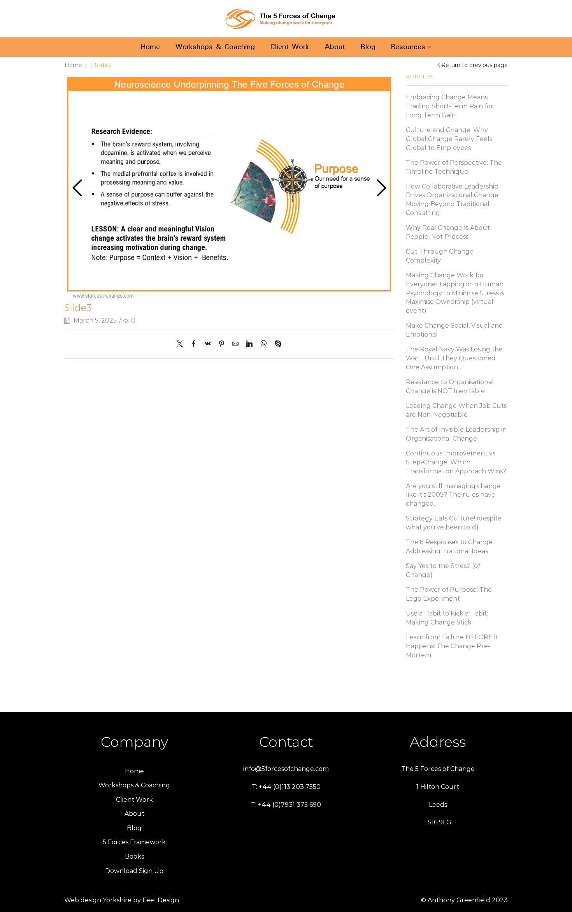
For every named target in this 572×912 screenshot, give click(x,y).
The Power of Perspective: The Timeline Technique (454, 167)
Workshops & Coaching (215, 47)
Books (134, 856)
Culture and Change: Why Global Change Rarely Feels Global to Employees (449, 139)
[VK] (208, 344)
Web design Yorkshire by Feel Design (121, 900)
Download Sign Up (134, 871)
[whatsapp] (263, 344)
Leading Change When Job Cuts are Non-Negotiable (456, 410)
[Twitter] (182, 344)
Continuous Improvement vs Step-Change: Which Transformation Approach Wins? (456, 462)
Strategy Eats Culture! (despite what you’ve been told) (454, 523)
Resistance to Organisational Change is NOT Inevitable (450, 386)
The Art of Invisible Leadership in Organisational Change (456, 434)
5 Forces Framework (134, 842)
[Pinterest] (221, 344)
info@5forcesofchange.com (286, 769)
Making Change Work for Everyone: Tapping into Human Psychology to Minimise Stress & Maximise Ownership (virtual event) (455, 293)
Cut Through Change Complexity (440, 256)
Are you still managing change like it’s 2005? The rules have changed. (453, 495)
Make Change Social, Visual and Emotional (454, 330)
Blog (368, 47)
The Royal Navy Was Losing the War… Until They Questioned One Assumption (454, 358)
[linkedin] (249, 344)
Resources (408, 47)
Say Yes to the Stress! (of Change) (443, 570)
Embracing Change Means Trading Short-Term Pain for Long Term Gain (449, 106)
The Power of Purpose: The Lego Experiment (449, 594)
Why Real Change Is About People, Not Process (448, 232)
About (335, 47)
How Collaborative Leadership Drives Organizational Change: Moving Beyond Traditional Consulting (453, 200)
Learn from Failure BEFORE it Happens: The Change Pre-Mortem (452, 646)
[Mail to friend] (235, 344)
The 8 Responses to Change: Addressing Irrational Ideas (450, 546)
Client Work (289, 47)
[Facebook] (194, 344)
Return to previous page (474, 65)
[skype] (276, 344)
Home (150, 47)
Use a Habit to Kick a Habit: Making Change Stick (447, 618)
